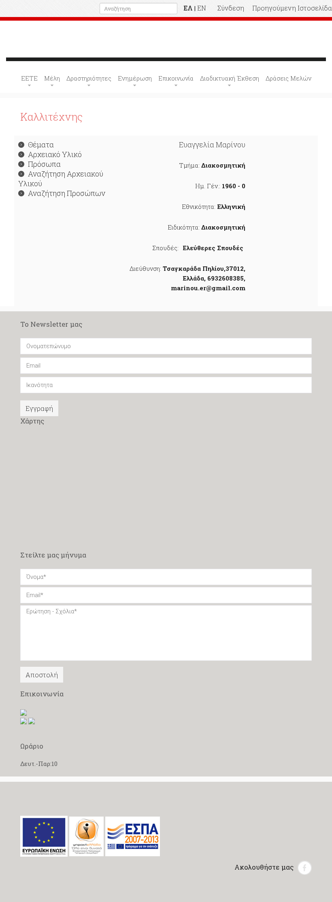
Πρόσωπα (44, 164)
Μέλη (52, 78)
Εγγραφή (39, 408)
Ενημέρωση (135, 78)
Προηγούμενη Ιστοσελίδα (292, 8)
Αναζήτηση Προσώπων (66, 193)
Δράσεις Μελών (288, 78)
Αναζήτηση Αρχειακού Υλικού (60, 178)
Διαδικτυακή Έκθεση (229, 78)
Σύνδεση (230, 8)
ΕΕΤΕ (29, 78)
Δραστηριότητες (88, 78)
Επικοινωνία (176, 78)
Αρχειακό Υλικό (55, 154)
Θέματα (41, 144)
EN (201, 8)
